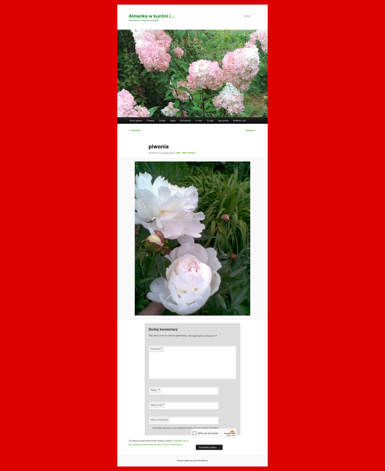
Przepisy (150, 120)
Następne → (251, 130)
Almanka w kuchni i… (152, 15)
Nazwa (155, 390)
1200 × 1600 (181, 152)
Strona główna (135, 120)
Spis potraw (223, 120)
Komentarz (156, 348)
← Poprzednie (135, 130)
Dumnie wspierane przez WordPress (192, 460)
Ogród (172, 120)
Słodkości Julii (239, 120)
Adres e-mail (157, 405)
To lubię (210, 120)
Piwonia (191, 152)
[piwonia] (192, 238)
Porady (162, 120)
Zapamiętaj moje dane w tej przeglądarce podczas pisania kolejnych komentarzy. (185, 427)
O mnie (199, 120)
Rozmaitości (185, 120)
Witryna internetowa (159, 419)
